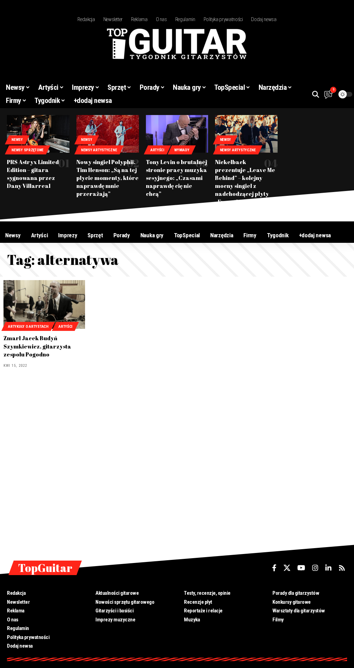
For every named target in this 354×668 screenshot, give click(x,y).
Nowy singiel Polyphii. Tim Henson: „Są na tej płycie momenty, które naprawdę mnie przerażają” (107, 178)
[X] (287, 568)
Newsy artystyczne (99, 150)
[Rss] (342, 568)
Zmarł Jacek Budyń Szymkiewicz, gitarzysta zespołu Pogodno (37, 346)
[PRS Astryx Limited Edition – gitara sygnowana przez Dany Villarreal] (38, 133)
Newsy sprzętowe (27, 150)
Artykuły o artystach (28, 326)
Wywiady (181, 150)
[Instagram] (315, 568)
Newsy (17, 139)
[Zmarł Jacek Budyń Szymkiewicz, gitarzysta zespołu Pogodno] (44, 304)
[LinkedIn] (328, 568)
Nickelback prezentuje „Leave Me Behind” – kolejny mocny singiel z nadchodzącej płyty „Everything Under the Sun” (245, 186)
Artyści (157, 150)
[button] (315, 94)
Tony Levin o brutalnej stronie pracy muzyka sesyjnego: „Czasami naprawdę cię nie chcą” (176, 178)
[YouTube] (301, 568)
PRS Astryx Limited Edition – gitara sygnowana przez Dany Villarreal (33, 174)
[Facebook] (274, 568)
